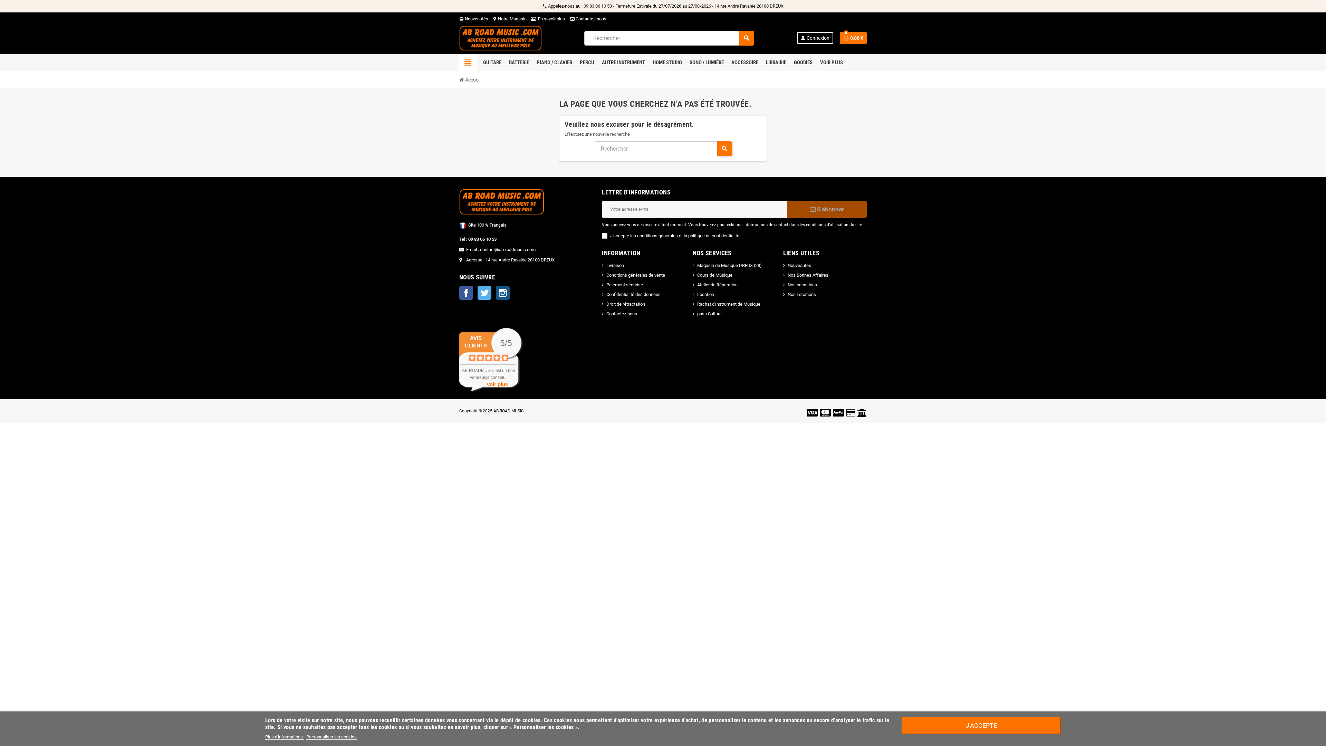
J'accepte (981, 725)
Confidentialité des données (633, 294)
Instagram (503, 293)
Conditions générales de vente (635, 275)
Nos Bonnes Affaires (808, 275)
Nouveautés (473, 18)
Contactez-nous (590, 18)
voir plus (497, 384)
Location (705, 294)
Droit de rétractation (625, 304)
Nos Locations (802, 294)
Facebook (466, 293)
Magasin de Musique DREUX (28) (729, 265)
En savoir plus (551, 18)
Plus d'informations (284, 736)
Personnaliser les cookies (331, 736)
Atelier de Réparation (717, 284)
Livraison (615, 265)
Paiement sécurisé (624, 284)
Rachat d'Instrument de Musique (728, 304)
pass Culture (709, 313)
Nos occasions (802, 284)
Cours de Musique (714, 275)
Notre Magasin (509, 18)
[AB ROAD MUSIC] (500, 37)
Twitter (484, 293)
